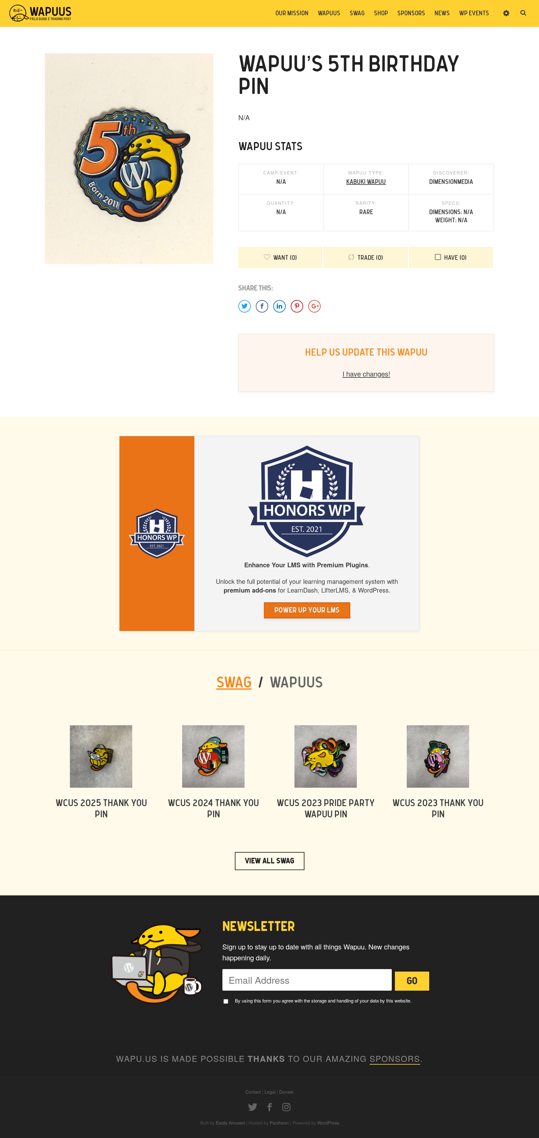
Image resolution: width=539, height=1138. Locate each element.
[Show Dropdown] (506, 17)
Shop (381, 13)
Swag (357, 13)
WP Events (474, 13)
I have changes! (366, 373)
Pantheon (279, 1123)
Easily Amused (230, 1123)
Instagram (286, 1107)
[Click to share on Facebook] (262, 306)
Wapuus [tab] (296, 683)
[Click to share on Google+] (314, 306)
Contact (253, 1092)
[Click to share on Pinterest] (297, 306)
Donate (286, 1092)
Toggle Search (523, 13)
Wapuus (40, 13)
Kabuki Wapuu (366, 182)
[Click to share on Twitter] (244, 306)
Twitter (252, 1107)
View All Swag (269, 861)
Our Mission (291, 13)
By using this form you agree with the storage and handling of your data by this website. (323, 1000)
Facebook (269, 1107)
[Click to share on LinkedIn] (279, 306)
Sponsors (411, 13)
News (442, 13)
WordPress (328, 1123)
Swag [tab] (234, 683)
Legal (270, 1092)
